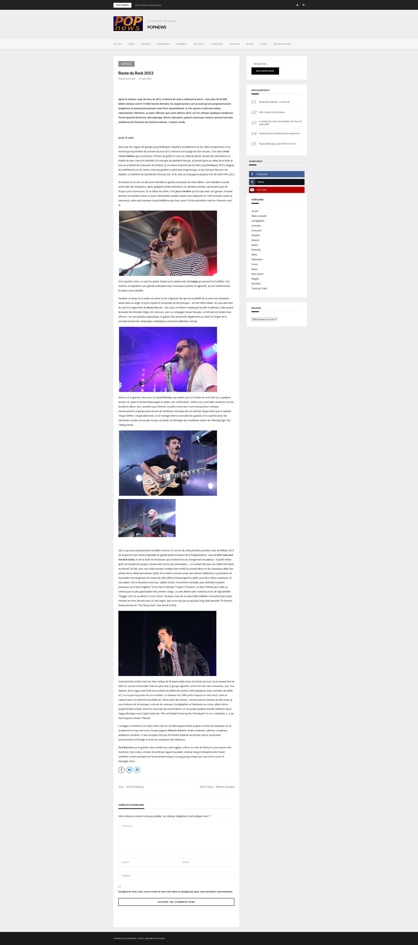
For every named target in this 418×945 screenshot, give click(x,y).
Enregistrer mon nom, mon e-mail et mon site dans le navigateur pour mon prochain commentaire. (175, 891)
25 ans (249, 43)
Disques (145, 43)
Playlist (255, 278)
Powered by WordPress (124, 938)
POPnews (156, 27)
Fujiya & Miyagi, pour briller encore (277, 143)
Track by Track (259, 288)
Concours (217, 43)
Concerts (181, 43)
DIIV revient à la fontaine (148, 5)
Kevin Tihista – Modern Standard (217, 786)
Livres (254, 264)
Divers (263, 43)
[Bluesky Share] (129, 770)
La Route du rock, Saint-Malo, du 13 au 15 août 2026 (280, 123)
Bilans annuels (283, 43)
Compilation (257, 220)
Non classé (257, 273)
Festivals (199, 43)
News (132, 43)
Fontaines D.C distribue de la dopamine (279, 133)
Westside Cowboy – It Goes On (274, 101)
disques (255, 240)
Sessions (234, 43)
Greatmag (149, 938)
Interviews (163, 43)
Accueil (117, 43)
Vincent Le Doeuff (126, 78)
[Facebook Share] (121, 770)
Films (254, 254)
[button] (297, 5)
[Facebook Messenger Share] (137, 770)
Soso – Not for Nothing (130, 786)
